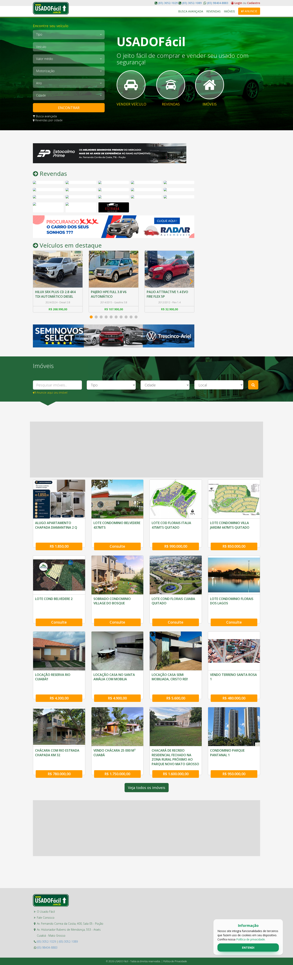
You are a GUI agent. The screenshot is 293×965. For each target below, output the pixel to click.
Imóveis (229, 11)
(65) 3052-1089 (192, 3)
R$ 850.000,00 (233, 546)
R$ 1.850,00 (59, 546)
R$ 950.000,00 (233, 773)
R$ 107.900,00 (58, 309)
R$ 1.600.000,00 (176, 773)
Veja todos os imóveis (146, 787)
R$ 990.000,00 (175, 546)
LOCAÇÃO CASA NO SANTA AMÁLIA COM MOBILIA (114, 677)
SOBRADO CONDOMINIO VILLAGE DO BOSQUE (112, 601)
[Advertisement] (230, 203)
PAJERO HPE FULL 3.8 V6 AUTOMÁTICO (53, 294)
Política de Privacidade (175, 961)
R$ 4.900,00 (117, 698)
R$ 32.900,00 (113, 309)
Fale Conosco (45, 917)
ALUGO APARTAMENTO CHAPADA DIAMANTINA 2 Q (56, 525)
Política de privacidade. (250, 939)
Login (238, 3)
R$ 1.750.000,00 (117, 773)
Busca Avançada (190, 11)
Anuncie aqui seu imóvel (51, 392)
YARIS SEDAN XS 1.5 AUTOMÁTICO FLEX (161, 294)
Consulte (117, 546)
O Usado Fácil (46, 911)
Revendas (213, 11)
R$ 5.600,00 (175, 698)
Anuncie (250, 11)
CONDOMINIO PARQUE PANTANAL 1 (227, 752)
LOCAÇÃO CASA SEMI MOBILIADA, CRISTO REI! (170, 677)
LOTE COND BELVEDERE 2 (54, 599)
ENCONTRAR (69, 107)
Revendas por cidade (48, 120)
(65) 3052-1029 (168, 3)
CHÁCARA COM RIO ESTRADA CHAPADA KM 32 (57, 752)
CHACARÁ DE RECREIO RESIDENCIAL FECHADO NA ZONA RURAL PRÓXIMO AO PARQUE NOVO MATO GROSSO (175, 757)
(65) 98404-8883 (217, 3)
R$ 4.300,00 (59, 698)
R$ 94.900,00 (169, 309)
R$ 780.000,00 (59, 773)
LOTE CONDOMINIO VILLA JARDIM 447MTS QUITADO (229, 525)
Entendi (248, 947)
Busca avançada (46, 116)
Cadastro (253, 3)
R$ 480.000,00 (233, 698)
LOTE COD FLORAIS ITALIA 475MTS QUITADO (171, 525)
